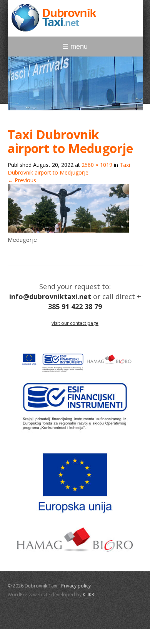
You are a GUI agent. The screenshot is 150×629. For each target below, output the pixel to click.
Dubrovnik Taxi (54, 18)
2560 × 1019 (97, 164)
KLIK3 (88, 594)
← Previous (22, 180)
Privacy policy (76, 585)
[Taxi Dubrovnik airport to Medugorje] (68, 230)
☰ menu (75, 46)
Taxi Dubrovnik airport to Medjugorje (69, 168)
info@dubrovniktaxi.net (50, 296)
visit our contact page (75, 323)
